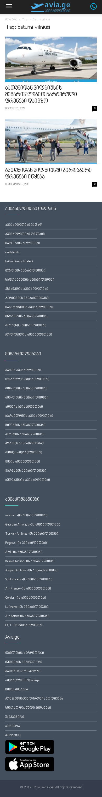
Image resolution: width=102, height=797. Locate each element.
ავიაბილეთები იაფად (23, 225)
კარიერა (12, 726)
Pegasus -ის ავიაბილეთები (26, 543)
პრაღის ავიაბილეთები (24, 444)
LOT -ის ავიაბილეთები (24, 625)
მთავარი (11, 19)
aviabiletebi (12, 253)
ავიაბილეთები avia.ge (22, 681)
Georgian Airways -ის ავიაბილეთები (32, 525)
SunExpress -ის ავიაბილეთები (28, 580)
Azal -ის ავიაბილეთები (23, 552)
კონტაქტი (13, 735)
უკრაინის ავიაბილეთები (25, 326)
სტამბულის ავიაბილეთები (27, 380)
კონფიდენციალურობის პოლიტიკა (34, 699)
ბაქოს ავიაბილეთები (23, 370)
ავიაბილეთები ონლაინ (25, 234)
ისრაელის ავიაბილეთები (26, 317)
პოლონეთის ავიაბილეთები (28, 335)
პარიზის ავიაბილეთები (24, 434)
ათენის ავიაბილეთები (24, 407)
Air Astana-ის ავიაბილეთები (27, 616)
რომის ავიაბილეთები (23, 453)
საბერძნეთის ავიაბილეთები (29, 307)
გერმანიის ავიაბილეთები (27, 298)
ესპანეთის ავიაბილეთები (26, 289)
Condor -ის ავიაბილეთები (25, 598)
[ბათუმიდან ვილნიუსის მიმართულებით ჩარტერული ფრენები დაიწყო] (51, 59)
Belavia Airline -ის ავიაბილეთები (30, 561)
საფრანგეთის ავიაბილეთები (29, 280)
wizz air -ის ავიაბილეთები (26, 516)
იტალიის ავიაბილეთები (25, 271)
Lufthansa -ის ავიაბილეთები (27, 607)
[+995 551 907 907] (96, 9)
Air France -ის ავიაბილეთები (28, 589)
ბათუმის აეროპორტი (22, 671)
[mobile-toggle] (9, 7)
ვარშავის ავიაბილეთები (26, 471)
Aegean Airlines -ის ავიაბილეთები (31, 571)
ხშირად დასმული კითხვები (28, 708)
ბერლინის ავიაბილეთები (26, 398)
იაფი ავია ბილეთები (22, 243)
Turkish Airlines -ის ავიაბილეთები (32, 534)
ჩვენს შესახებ (16, 690)
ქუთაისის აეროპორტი (23, 662)
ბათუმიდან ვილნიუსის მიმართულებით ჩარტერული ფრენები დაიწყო (41, 95)
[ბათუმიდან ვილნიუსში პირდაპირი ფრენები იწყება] (51, 141)
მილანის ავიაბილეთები (25, 425)
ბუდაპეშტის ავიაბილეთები (27, 480)
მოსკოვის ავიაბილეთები (26, 389)
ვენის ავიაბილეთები (22, 462)
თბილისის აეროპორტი (24, 653)
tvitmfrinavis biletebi (19, 262)
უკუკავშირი (14, 717)
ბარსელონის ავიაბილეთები (29, 416)
